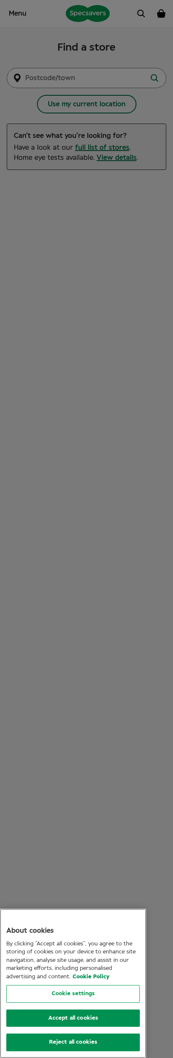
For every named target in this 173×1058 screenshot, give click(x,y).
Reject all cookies (73, 1042)
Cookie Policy (91, 977)
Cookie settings (73, 993)
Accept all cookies (73, 1018)
